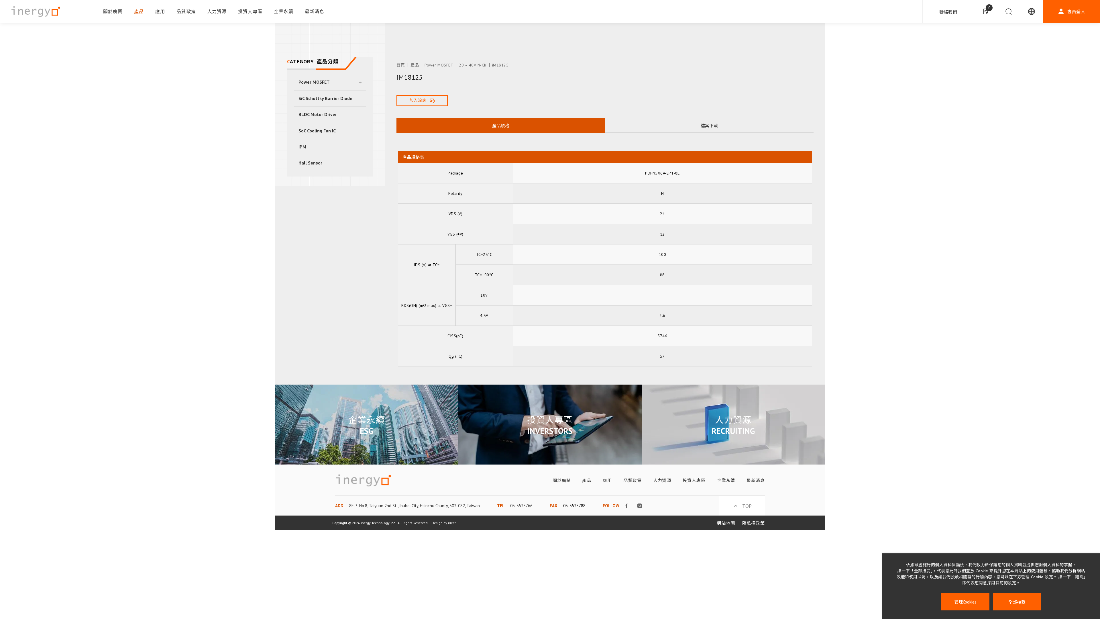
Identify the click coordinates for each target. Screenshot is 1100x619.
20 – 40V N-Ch (472, 65)
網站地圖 (726, 523)
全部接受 (1017, 602)
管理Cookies (965, 602)
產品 (139, 11)
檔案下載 (709, 125)
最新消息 (314, 11)
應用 (160, 11)
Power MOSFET (314, 82)
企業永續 (283, 11)
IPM (302, 147)
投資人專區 (250, 11)
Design (437, 523)
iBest (452, 523)
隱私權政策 (753, 523)
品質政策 (186, 11)
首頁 (400, 65)
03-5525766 (521, 505)
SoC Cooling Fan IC (317, 131)
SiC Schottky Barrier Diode (325, 98)
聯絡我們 (948, 12)
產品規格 (500, 125)
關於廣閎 (113, 11)
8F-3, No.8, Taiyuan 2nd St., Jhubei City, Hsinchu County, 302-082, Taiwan (414, 505)
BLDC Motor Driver (317, 114)
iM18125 (500, 65)
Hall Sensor (310, 163)
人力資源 (217, 11)
